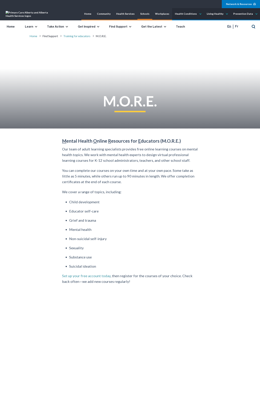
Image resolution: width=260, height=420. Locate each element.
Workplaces (162, 13)
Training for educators (76, 36)
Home (87, 13)
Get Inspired (86, 26)
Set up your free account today (86, 276)
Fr (236, 26)
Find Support (118, 26)
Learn (29, 26)
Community (104, 13)
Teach (180, 26)
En (229, 26)
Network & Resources (239, 3)
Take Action (55, 26)
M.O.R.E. (101, 36)
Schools (144, 13)
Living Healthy (215, 13)
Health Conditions (186, 13)
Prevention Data (243, 13)
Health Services (125, 13)
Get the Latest (151, 26)
